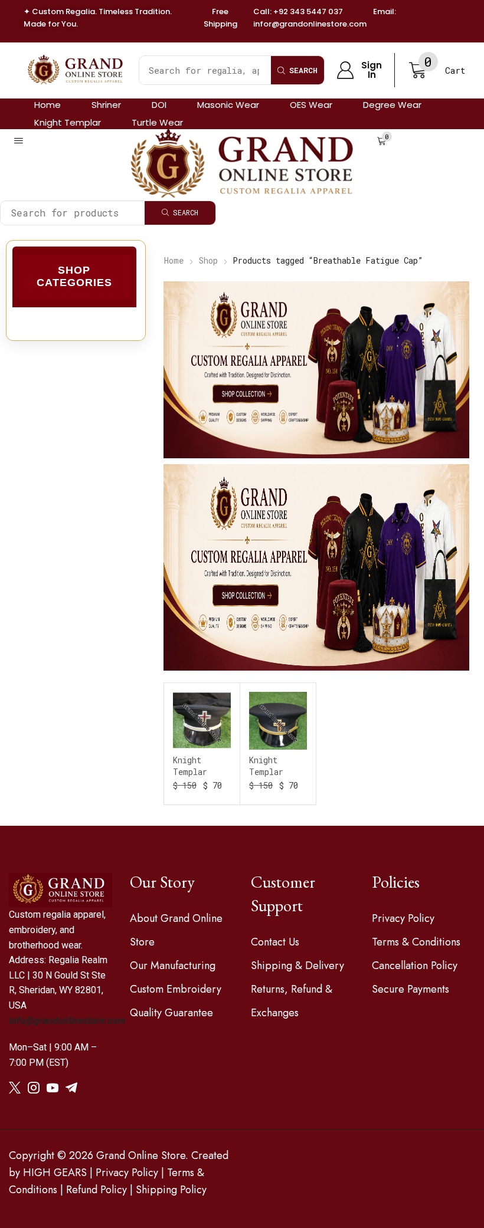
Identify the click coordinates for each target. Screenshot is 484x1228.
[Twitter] (15, 1088)
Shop (208, 260)
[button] (359, 70)
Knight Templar (190, 765)
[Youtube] (52, 1088)
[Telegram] (71, 1088)
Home (174, 260)
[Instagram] (34, 1088)
